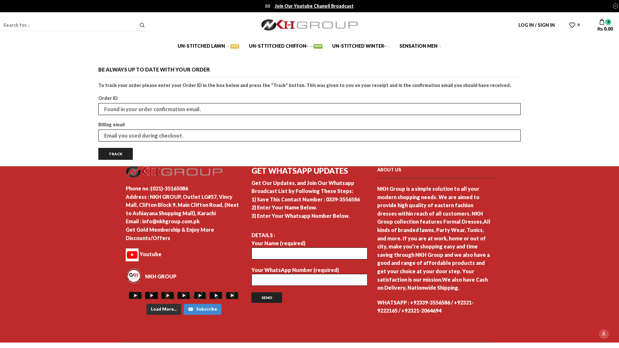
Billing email (111, 124)
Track (116, 153)
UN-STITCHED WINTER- (359, 46)
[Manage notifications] (604, 334)
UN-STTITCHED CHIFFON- (285, 46)
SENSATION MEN (418, 46)
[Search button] (142, 25)
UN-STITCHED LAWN (208, 46)
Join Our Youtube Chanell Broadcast (314, 6)
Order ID (108, 98)
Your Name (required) (278, 243)
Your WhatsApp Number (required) (295, 270)
